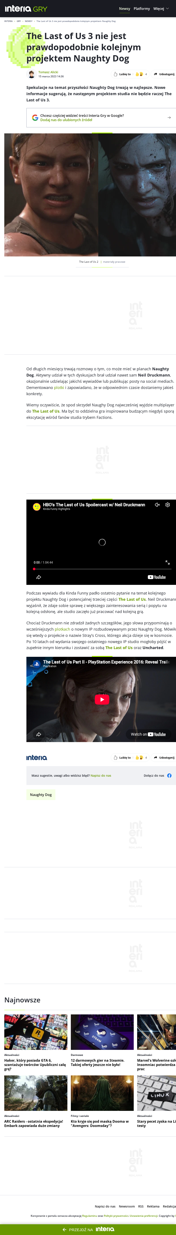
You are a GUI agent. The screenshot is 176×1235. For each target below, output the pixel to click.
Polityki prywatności (116, 1216)
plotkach (62, 629)
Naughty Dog (41, 794)
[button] (124, 8)
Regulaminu (89, 1216)
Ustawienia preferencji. (144, 1215)
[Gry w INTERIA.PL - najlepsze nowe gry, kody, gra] (40, 8)
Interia (8, 21)
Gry (19, 21)
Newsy (28, 21)
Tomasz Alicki (48, 72)
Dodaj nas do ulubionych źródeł (82, 120)
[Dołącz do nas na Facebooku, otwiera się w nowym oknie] (169, 775)
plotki (59, 387)
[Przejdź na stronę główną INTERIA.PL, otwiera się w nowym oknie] (18, 8)
